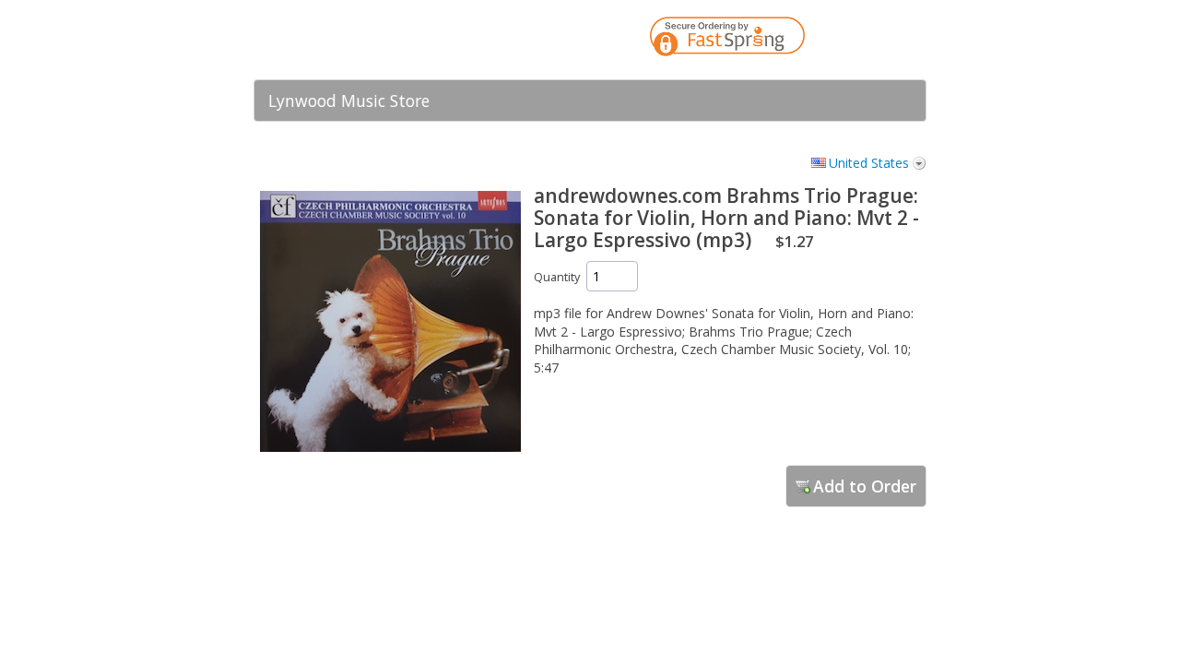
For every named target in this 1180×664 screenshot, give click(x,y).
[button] (876, 39)
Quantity (557, 277)
